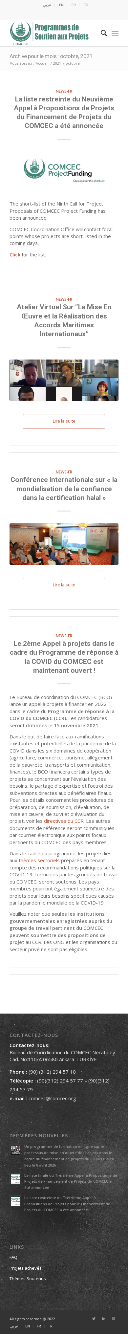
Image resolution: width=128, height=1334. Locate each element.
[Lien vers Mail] (113, 1318)
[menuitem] (47, 5)
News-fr (64, 91)
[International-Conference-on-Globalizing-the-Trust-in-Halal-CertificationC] (64, 544)
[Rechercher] (100, 33)
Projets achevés (26, 1268)
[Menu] (115, 33)
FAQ (13, 1257)
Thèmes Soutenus (28, 1278)
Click (15, 254)
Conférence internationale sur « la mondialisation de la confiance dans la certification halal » (64, 489)
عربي (47, 4)
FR (74, 4)
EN (61, 4)
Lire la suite (64, 421)
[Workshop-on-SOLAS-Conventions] (64, 380)
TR (86, 4)
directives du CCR (64, 821)
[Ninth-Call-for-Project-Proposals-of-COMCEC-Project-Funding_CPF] (64, 172)
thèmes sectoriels (39, 860)
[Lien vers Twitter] (94, 1318)
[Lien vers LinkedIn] (104, 1318)
